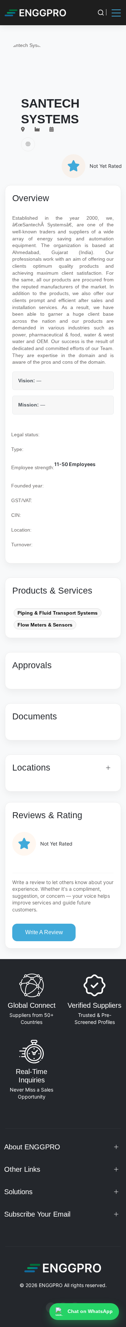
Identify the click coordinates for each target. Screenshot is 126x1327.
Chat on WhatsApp (90, 1311)
